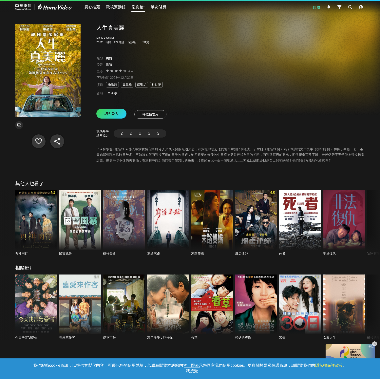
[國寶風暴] (80, 223)
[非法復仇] (344, 223)
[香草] (212, 307)
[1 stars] (122, 133)
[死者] (300, 223)
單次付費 (158, 7)
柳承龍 (112, 84)
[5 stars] (157, 133)
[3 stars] (140, 133)
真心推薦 (92, 7)
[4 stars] (148, 133)
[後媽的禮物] (256, 307)
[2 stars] (131, 133)
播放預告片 (150, 114)
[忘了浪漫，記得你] (168, 307)
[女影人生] (344, 307)
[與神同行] (36, 223)
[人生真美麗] (39, 141)
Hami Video (43, 7)
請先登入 (111, 113)
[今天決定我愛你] (36, 307)
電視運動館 (116, 7)
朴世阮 (156, 84)
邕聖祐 (141, 84)
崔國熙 (112, 93)
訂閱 (316, 7)
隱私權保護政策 (329, 365)
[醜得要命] (124, 223)
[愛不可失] (124, 307)
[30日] (300, 307)
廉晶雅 (127, 84)
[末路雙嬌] (212, 223)
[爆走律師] (256, 223)
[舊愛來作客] (80, 307)
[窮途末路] (168, 223)
